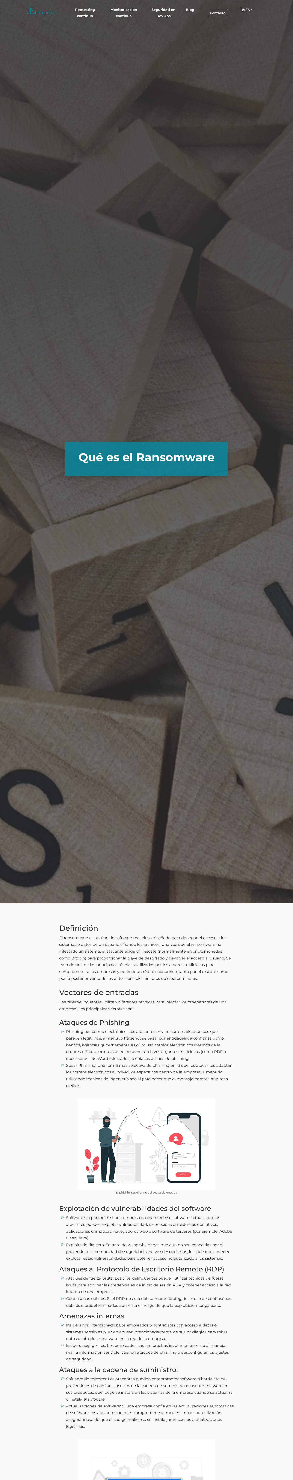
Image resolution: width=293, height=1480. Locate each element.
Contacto (217, 13)
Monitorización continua (123, 13)
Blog (190, 10)
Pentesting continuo (85, 13)
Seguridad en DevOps (163, 13)
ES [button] (247, 10)
